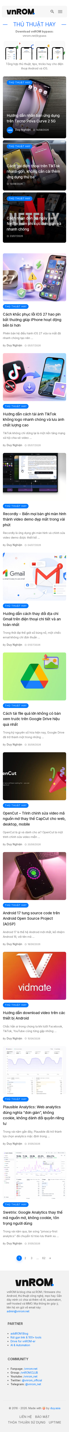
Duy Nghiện (23, 129)
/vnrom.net (30, 1368)
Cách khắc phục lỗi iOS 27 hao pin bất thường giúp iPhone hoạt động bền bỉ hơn (32, 320)
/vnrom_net (30, 1376)
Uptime (55, 1422)
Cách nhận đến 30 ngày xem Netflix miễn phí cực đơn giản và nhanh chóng (34, 223)
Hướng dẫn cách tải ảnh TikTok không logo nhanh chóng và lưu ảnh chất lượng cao (33, 419)
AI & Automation (20, 1345)
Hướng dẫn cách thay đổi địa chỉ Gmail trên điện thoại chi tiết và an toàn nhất (32, 619)
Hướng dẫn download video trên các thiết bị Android (34, 1016)
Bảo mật (42, 1417)
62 (43, 1258)
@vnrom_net (33, 1384)
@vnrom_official (31, 1380)
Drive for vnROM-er (23, 1341)
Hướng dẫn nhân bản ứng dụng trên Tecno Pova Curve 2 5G (33, 118)
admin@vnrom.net (18, 1311)
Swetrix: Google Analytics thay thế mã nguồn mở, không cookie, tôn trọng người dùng (32, 1218)
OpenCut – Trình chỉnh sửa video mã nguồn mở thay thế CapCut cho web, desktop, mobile (34, 819)
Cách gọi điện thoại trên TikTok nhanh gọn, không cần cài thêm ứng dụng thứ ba (33, 171)
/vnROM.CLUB (29, 1372)
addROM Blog (19, 1333)
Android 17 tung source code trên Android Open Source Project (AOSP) (31, 918)
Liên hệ (25, 1417)
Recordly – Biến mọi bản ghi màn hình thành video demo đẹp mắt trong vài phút (34, 519)
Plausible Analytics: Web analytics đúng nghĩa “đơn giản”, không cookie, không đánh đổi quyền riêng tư (33, 1115)
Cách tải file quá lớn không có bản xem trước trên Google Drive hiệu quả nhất (32, 719)
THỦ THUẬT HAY (19, 82)
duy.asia (55, 1408)
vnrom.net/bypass (34, 36)
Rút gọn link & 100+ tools (26, 1337)
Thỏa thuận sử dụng (26, 1422)
